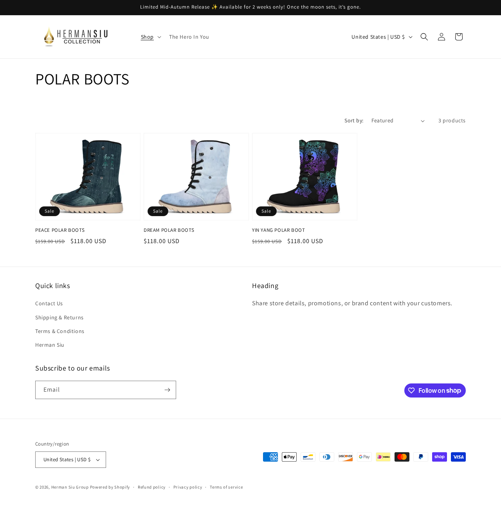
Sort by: (353, 120)
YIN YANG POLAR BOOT (278, 230)
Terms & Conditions (60, 331)
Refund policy (152, 487)
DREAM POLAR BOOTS (169, 230)
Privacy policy (187, 487)
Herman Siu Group (70, 487)
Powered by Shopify (110, 487)
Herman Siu (50, 344)
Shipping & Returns (59, 317)
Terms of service (226, 487)
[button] (150, 37)
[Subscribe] (167, 390)
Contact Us (49, 303)
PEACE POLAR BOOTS (60, 230)
